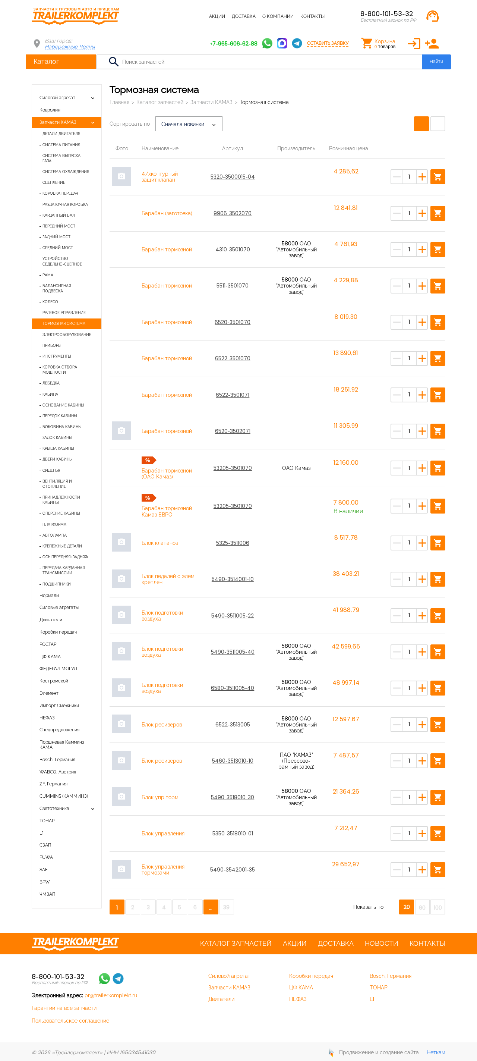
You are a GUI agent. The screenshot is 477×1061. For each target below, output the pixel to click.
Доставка (244, 16)
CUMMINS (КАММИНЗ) (64, 796)
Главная (119, 102)
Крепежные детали (62, 546)
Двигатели (51, 619)
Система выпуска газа (61, 158)
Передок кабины (59, 416)
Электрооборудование (66, 335)
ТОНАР (47, 820)
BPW (45, 882)
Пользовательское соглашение (70, 1021)
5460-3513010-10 (232, 761)
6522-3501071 (232, 395)
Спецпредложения (59, 729)
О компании (278, 16)
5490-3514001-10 (233, 579)
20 (407, 907)
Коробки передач (58, 632)
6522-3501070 (232, 358)
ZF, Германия (53, 784)
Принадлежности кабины (61, 500)
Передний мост (58, 226)
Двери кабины (57, 459)
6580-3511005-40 (232, 688)
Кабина (50, 394)
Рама (47, 275)
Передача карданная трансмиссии (63, 570)
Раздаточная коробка (65, 205)
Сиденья (51, 470)
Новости (381, 943)
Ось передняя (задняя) (65, 557)
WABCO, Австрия (58, 772)
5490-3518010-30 (232, 797)
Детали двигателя (61, 134)
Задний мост (56, 237)
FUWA (46, 857)
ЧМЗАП (48, 894)
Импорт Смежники (59, 705)
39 (226, 907)
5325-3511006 (232, 543)
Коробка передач (60, 193)
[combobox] (188, 123)
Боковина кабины (62, 427)
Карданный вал (58, 215)
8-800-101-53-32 (386, 14)
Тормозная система (63, 323)
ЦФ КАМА (50, 656)
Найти (436, 61)
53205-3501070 (233, 468)
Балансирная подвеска (56, 288)
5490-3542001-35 (232, 870)
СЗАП (45, 845)
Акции (217, 16)
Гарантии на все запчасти (64, 1008)
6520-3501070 (232, 322)
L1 (42, 833)
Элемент (49, 693)
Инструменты (56, 356)
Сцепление (53, 183)
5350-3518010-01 (232, 833)
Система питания (61, 145)
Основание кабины (63, 405)
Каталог (46, 61)
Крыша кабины (58, 448)
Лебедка (51, 383)
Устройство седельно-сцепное (62, 261)
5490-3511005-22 (232, 616)
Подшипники (56, 584)
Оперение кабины (61, 513)
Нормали (49, 595)
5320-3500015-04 (233, 177)
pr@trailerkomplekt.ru (111, 995)
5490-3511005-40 (233, 652)
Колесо (50, 302)
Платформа (54, 524)
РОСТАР (48, 644)
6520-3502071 (232, 431)
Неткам (436, 1052)
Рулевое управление (64, 313)
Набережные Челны (70, 47)
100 (438, 908)
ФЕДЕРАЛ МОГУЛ (58, 668)
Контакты (312, 16)
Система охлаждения (65, 172)
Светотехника (54, 808)
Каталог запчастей (178, 16)
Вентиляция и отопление (57, 484)
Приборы (51, 345)
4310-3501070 (232, 249)
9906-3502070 (233, 213)
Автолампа (54, 535)
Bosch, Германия (57, 759)
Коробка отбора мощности (59, 369)
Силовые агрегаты (59, 607)
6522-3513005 (232, 725)
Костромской (54, 681)
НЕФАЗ (47, 718)
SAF (44, 869)
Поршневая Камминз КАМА (62, 745)
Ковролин (50, 110)
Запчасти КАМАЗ (58, 122)
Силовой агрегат (57, 97)
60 (422, 908)
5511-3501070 (233, 286)
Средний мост (57, 248)
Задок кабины (57, 438)
